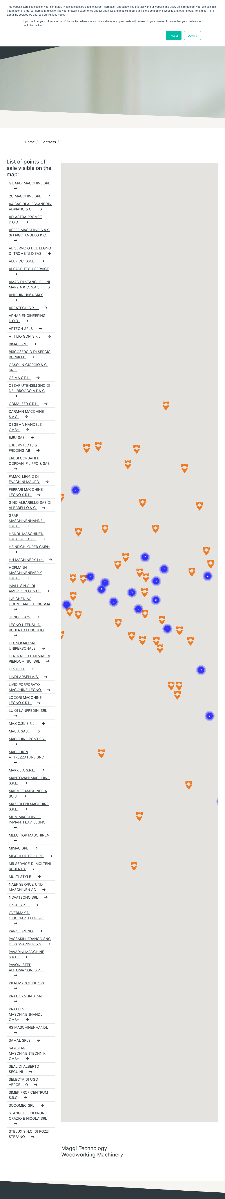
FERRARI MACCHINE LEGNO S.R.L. (26, 492)
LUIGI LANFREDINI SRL (28, 710)
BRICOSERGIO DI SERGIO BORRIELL (30, 354)
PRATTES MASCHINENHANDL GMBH (25, 1014)
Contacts (48, 142)
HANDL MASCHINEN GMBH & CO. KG (26, 536)
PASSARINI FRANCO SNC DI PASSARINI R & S (30, 941)
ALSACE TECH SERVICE (29, 269)
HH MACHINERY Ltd (26, 560)
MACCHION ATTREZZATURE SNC (26, 754)
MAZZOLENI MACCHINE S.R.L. (29, 806)
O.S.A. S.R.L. (19, 905)
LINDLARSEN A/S (24, 677)
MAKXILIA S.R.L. (22, 770)
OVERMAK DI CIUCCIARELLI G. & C (26, 915)
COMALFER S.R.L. (24, 404)
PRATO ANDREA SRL (26, 996)
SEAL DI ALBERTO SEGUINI (24, 1069)
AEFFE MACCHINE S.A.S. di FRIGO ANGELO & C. (29, 232)
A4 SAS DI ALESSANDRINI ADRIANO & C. (30, 206)
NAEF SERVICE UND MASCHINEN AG (26, 887)
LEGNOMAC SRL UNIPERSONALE (23, 646)
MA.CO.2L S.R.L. (22, 723)
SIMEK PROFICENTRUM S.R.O (28, 1095)
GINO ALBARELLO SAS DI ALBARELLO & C (30, 505)
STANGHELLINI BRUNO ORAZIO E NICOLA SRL (28, 1116)
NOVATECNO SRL (24, 897)
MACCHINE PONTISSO (27, 739)
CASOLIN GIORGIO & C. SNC (28, 367)
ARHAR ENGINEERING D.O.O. (27, 318)
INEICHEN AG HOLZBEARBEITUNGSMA (29, 601)
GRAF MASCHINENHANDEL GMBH (27, 520)
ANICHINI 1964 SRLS (26, 295)
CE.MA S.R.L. (20, 378)
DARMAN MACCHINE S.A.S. (26, 414)
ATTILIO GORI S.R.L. (25, 336)
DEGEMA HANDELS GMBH (25, 427)
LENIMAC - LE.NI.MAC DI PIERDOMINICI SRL (29, 659)
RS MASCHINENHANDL (28, 1027)
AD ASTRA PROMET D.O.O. (25, 219)
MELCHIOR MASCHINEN (29, 835)
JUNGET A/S (20, 617)
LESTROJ (17, 669)
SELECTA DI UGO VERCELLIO (23, 1082)
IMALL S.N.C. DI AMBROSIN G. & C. (25, 588)
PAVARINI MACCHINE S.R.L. (26, 954)
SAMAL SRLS (20, 1040)
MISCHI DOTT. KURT (26, 856)
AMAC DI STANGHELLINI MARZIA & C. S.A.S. (29, 284)
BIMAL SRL (18, 344)
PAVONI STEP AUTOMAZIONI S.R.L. (26, 967)
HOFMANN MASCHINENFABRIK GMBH (25, 572)
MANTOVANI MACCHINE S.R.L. (29, 780)
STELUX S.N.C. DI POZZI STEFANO (29, 1134)
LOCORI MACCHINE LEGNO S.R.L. (25, 700)
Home (30, 142)
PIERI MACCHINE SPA (27, 983)
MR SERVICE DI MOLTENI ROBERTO (30, 866)
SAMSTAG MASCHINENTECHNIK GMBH (27, 1053)
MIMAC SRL (19, 848)
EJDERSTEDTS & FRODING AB (23, 448)
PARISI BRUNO (21, 931)
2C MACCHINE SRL (25, 196)
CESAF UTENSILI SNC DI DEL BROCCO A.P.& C (29, 388)
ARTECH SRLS (21, 328)
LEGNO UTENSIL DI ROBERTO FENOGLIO (26, 627)
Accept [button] (174, 35)
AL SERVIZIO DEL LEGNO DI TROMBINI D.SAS (30, 251)
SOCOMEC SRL (22, 1105)
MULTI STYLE (20, 876)
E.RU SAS (17, 437)
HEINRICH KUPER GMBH (29, 547)
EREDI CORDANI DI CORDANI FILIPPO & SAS (29, 461)
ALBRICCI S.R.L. (22, 261)
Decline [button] (192, 35)
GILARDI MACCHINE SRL (29, 183)
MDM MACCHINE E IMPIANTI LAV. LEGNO (27, 819)
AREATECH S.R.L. (24, 308)
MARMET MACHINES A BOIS (28, 793)
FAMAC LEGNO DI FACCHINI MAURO (24, 479)
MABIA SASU (20, 731)
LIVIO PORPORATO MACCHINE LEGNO (25, 687)
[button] (75, 485)
